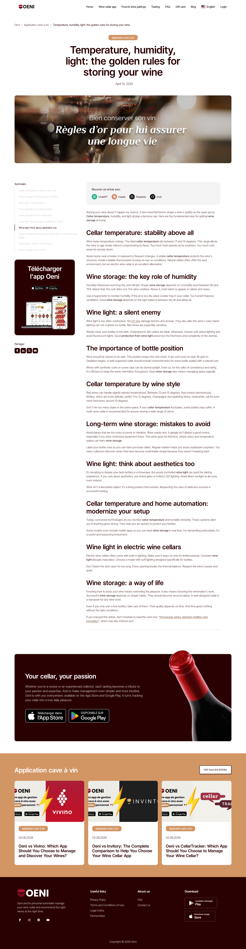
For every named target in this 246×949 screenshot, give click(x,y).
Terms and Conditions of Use (107, 905)
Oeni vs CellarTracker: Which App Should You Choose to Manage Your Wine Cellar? (196, 851)
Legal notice (97, 910)
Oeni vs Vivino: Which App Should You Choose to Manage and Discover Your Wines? (47, 851)
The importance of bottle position (36, 209)
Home (89, 6)
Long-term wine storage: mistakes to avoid (41, 221)
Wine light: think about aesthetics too (38, 227)
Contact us (144, 905)
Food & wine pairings (134, 6)
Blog (193, 6)
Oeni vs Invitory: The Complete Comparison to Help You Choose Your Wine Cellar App (122, 851)
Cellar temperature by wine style (35, 215)
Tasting (155, 6)
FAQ (167, 6)
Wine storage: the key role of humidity (38, 196)
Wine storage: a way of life (32, 249)
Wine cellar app (107, 6)
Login (223, 6)
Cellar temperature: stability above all (37, 190)
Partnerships (97, 915)
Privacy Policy (98, 899)
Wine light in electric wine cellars (35, 243)
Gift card (180, 6)
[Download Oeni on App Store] (37, 288)
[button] (208, 6)
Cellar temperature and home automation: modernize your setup (48, 235)
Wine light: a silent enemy (32, 202)
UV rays (135, 321)
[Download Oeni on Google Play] (51, 288)
